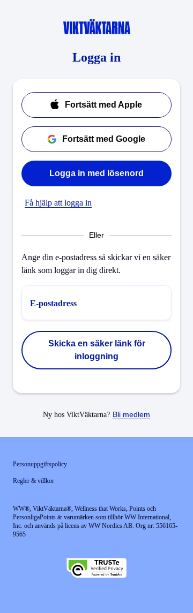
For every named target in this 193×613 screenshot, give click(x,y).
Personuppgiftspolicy (40, 464)
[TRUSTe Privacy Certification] (96, 569)
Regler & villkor (33, 481)
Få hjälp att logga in (58, 202)
